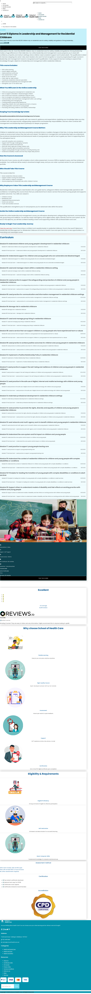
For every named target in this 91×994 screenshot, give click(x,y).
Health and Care (8, 951)
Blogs (4, 8)
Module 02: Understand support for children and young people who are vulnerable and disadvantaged (40, 256)
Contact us (5, 10)
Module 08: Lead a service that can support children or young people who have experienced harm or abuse (41, 331)
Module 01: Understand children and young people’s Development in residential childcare (34, 244)
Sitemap (6, 975)
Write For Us (7, 971)
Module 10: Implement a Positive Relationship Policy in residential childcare (29, 355)
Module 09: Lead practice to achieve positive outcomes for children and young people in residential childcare (42, 343)
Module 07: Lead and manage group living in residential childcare (25, 319)
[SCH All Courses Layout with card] (43, 542)
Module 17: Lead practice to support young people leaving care (24, 446)
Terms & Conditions (9, 969)
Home (4, 3)
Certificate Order (8, 963)
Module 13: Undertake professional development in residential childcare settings (31, 396)
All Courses (5, 5)
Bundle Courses (7, 7)
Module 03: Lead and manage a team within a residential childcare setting (29, 268)
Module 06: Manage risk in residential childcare (18, 306)
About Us (6, 960)
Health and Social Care (10, 949)
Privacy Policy (7, 967)
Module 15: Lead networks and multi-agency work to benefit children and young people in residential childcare (43, 422)
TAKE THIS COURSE (43, 578)
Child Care (3, 29)
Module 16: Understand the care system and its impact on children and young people (33, 434)
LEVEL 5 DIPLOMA (4, 571)
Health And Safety (8, 953)
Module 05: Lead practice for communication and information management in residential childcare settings (42, 294)
